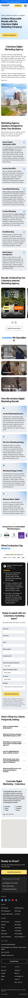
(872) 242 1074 (5, 952)
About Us (3, 970)
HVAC (2, 927)
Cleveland (18, 808)
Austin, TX (17, 979)
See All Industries (19, 936)
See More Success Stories (14, 328)
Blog (2, 979)
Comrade (3, 54)
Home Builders (18, 933)
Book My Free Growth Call (11, 694)
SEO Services (4, 908)
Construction (18, 930)
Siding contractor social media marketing (13, 191)
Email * (4, 642)
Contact (3, 973)
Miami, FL (17, 973)
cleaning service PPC (8, 178)
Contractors (18, 921)
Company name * (7, 656)
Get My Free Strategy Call (9, 35)
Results (3, 976)
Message (5, 683)
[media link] (2, 900)
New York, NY (18, 982)
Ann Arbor (7, 806)
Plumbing (3, 930)
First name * (6, 629)
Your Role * (5, 676)
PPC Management (5, 911)
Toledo (6, 810)
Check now (17, 2)
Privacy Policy (4, 994)
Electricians (4, 933)
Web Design (18, 911)
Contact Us (18, 5)
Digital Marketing (19, 908)
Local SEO (17, 914)
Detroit (6, 808)
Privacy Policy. (18, 705)
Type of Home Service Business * (11, 663)
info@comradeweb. (7, 955)
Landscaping (18, 927)
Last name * (6, 635)
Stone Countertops (6, 936)
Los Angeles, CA (19, 976)
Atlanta (18, 810)
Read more (4, 80)
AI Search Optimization (7, 914)
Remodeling (18, 924)
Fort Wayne (19, 806)
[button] (15, 322)
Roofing (3, 924)
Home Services (5, 921)
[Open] (25, 6)
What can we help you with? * (10, 669)
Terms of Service (23, 994)
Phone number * (7, 649)
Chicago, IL (17, 970)
